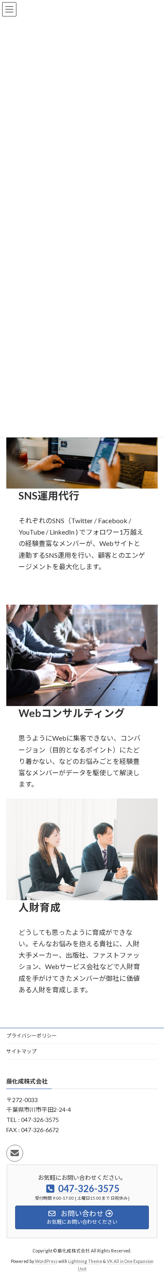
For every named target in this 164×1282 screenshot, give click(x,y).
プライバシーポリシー (31, 1035)
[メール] (14, 1153)
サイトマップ (21, 1051)
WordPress (46, 1261)
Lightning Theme (85, 1261)
